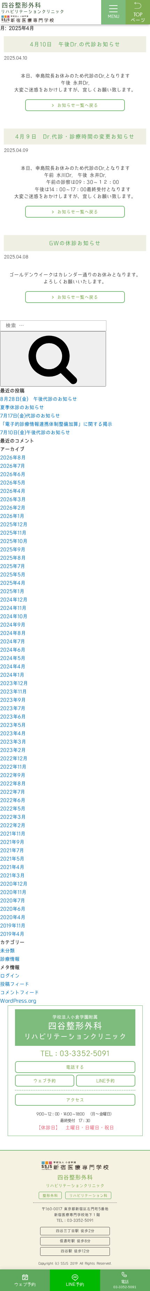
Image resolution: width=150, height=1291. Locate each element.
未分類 (7, 951)
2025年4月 (12, 583)
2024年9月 (12, 625)
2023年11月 (13, 692)
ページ (137, 17)
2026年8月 (13, 458)
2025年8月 (13, 558)
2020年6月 (12, 909)
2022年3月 (13, 817)
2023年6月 (13, 717)
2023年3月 (13, 742)
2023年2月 (13, 750)
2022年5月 (12, 809)
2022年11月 (13, 767)
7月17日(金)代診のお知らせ (30, 416)
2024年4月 (12, 667)
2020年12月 (14, 884)
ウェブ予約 (44, 1080)
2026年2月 (12, 508)
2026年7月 (12, 466)
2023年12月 (14, 683)
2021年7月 (12, 851)
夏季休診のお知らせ (22, 408)
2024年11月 (13, 608)
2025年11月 (13, 533)
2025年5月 (12, 575)
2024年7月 (12, 642)
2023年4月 (13, 734)
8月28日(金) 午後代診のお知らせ (38, 399)
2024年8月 (13, 633)
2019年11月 (12, 926)
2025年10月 (14, 541)
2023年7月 (12, 708)
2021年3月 (12, 876)
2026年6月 (12, 474)
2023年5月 (13, 725)
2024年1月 (12, 675)
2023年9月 (13, 700)
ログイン (10, 976)
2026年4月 (12, 491)
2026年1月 (12, 516)
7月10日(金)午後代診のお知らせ (35, 433)
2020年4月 (12, 917)
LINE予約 (105, 1080)
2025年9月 (12, 550)
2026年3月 (13, 500)
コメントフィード (19, 993)
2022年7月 (12, 792)
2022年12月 (14, 759)
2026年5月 (12, 483)
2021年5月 (12, 859)
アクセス (75, 1100)
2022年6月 (12, 800)
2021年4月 (12, 867)
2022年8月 (13, 784)
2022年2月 (12, 826)
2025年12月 (14, 525)
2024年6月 (12, 650)
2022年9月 (12, 775)
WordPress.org (18, 1001)
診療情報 (10, 959)
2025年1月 (12, 591)
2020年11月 (13, 892)
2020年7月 (12, 901)
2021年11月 (12, 834)
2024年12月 (14, 600)
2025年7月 (12, 566)
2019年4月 (12, 934)
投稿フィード (14, 984)
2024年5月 (12, 658)
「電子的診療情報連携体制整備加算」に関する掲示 (56, 424)
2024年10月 (14, 617)
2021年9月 (12, 842)
